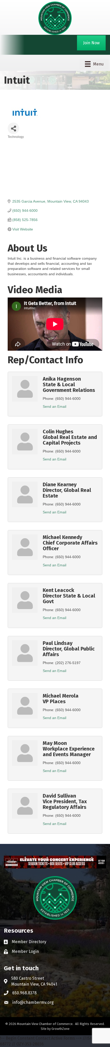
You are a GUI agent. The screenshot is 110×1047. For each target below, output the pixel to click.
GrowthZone (60, 1029)
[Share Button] (13, 128)
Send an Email (54, 406)
